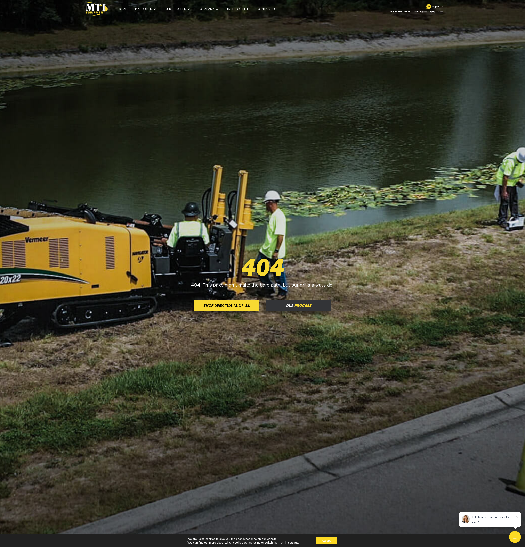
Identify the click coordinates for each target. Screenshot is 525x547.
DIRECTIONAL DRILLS (226, 305)
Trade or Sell (237, 9)
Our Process (175, 9)
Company (206, 9)
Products (143, 9)
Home (122, 9)
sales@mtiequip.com (428, 12)
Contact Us (267, 9)
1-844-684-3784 (401, 12)
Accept (326, 540)
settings (293, 542)
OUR (298, 305)
